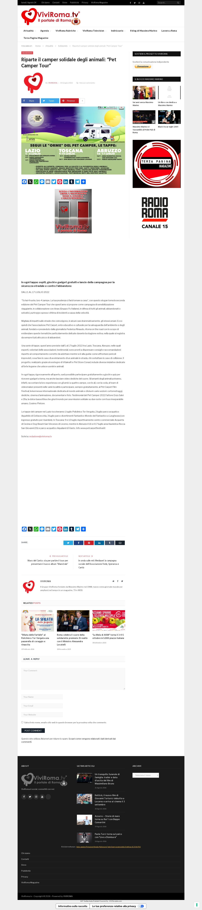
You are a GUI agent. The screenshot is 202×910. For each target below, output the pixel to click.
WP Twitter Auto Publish (89, 901)
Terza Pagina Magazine (36, 38)
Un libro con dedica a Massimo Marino (167, 104)
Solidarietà (27, 53)
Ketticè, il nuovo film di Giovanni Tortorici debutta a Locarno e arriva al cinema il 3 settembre (110, 800)
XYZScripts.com (115, 901)
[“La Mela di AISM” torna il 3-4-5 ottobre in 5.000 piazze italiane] (108, 620)
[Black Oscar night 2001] (169, 117)
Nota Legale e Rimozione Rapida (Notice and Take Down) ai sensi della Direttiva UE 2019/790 (108, 847)
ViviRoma (52, 83)
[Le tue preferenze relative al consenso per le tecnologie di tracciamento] (197, 905)
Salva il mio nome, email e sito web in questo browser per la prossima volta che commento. (65, 722)
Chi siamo (45, 2)
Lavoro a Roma (169, 30)
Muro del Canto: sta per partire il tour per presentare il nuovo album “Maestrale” (48, 562)
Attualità (29, 30)
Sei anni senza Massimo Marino (143, 104)
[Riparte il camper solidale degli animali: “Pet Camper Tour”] (73, 141)
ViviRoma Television (93, 30)
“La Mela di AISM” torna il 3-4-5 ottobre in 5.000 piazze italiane (108, 636)
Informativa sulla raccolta (72, 906)
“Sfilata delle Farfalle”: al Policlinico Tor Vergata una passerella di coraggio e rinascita (35, 640)
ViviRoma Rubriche (66, 30)
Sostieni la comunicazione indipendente (151, 62)
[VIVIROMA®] (50, 16)
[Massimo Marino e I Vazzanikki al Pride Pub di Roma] (144, 117)
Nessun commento (87, 83)
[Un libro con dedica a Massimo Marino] (169, 92)
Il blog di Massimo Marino (143, 30)
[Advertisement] (73, 256)
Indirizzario (117, 30)
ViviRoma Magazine (99, 2)
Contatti (55, 2)
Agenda (44, 30)
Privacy (85, 2)
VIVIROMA (68, 896)
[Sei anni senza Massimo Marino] (144, 92)
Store (64, 2)
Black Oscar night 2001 (168, 127)
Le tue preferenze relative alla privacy (114, 906)
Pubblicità (74, 2)
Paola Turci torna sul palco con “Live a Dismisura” (108, 836)
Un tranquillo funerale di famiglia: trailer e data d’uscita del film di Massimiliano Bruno (107, 779)
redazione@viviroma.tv (40, 436)
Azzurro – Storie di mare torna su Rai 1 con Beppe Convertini (107, 819)
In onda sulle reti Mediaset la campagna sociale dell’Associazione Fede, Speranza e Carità (99, 564)
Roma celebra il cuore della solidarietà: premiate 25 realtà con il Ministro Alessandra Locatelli (72, 640)
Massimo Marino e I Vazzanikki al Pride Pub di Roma (144, 129)
